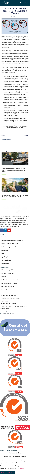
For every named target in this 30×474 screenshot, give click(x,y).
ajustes (22, 468)
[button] (20, 3)
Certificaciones (6, 260)
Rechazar (11, 472)
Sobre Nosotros (6, 237)
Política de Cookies (15, 453)
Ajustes (18, 472)
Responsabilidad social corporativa (12, 240)
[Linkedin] (5, 230)
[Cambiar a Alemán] (27, 3)
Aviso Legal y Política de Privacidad (15, 456)
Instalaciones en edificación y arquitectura (14, 280)
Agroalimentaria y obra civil (9, 283)
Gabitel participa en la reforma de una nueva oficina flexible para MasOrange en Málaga (14, 170)
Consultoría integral (7, 286)
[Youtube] (9, 230)
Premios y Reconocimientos (10, 243)
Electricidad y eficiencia (8, 270)
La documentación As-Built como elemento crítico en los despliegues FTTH (15, 195)
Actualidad (4, 250)
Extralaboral (5, 263)
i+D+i (2, 253)
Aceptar (3, 472)
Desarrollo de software (8, 290)
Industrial (4, 276)
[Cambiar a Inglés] (25, 3)
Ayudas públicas (6, 257)
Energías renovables (7, 273)
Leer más (4, 174)
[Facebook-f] (2, 230)
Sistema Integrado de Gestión (10, 247)
